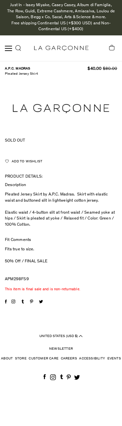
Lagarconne (61, 48)
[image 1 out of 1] (61, 108)
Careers (69, 358)
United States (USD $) (59, 336)
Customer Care (44, 358)
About (7, 358)
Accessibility (92, 358)
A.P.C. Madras (18, 68)
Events (114, 358)
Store (21, 358)
